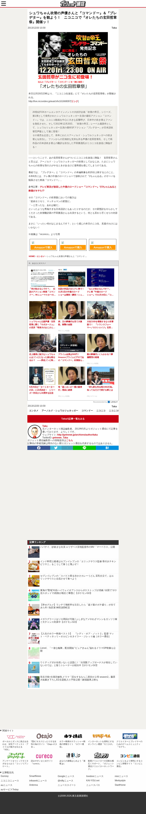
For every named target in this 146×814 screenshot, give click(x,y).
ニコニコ (101, 410)
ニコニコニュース (10, 780)
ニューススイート (67, 785)
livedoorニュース (95, 776)
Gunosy (5, 776)
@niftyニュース (65, 780)
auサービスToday (10, 789)
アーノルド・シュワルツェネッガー (60, 410)
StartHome (120, 785)
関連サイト (8, 730)
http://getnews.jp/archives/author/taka (77, 435)
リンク (74, 101)
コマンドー (87, 410)
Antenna (33, 785)
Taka (114, 28)
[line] (84, 448)
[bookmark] (107, 448)
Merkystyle (120, 780)
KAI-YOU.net (92, 780)
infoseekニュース (38, 780)
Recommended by (100, 402)
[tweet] (56, 448)
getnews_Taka (60, 437)
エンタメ (33, 410)
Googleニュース (66, 776)
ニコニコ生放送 (117, 410)
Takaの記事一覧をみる (73, 419)
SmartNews (35, 776)
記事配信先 (8, 772)
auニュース (6, 785)
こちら (69, 440)
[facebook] (38, 448)
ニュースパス (93, 785)
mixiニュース (121, 776)
